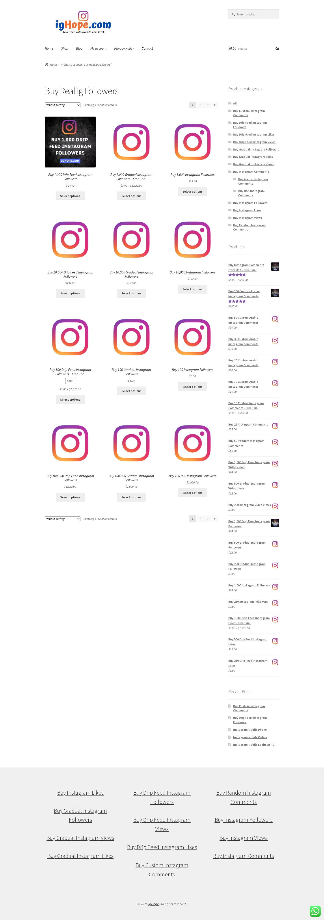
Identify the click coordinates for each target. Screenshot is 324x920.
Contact (147, 48)
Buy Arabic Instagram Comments (253, 181)
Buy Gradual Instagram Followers (256, 149)
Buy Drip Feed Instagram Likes (254, 134)
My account (98, 48)
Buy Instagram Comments (251, 172)
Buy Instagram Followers (250, 203)
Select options (70, 196)
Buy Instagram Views (247, 218)
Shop (64, 48)
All (235, 103)
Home (49, 48)
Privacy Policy (124, 48)
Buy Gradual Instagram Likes (253, 157)
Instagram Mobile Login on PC (253, 745)
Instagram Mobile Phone (250, 730)
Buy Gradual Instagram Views (253, 164)
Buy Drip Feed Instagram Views (254, 142)
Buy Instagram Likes (247, 210)
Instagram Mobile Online (250, 737)
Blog (79, 48)
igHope (153, 904)
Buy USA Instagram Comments (251, 193)
